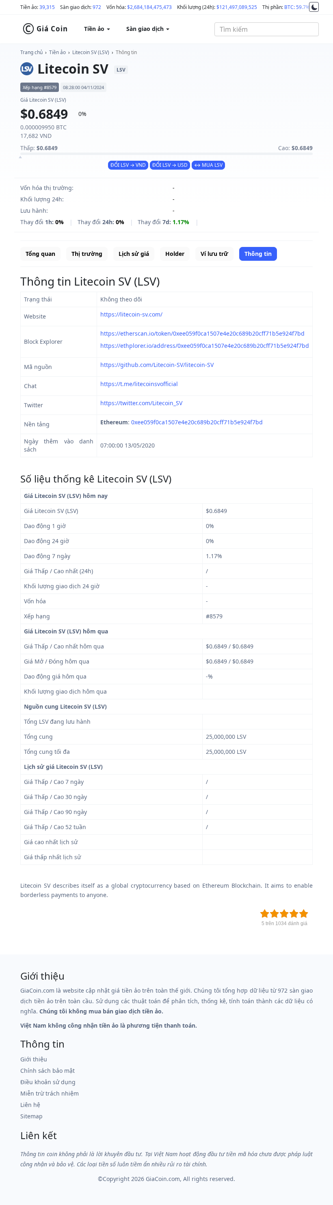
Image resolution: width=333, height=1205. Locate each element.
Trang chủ (31, 52)
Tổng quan (40, 254)
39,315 (47, 7)
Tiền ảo (57, 52)
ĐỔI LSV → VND (128, 165)
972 (97, 7)
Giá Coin (45, 29)
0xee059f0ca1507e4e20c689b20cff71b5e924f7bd (197, 422)
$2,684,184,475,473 (149, 7)
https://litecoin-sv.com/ (131, 314)
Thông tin (126, 52)
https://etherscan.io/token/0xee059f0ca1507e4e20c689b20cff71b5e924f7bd (202, 333)
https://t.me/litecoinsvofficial (139, 384)
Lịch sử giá (134, 254)
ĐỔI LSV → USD (170, 165)
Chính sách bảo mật (47, 1070)
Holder (174, 254)
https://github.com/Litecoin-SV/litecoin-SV (157, 365)
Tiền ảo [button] (95, 29)
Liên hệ (30, 1105)
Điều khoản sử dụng (48, 1082)
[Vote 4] (294, 914)
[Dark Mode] (314, 7)
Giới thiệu (33, 1059)
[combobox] (266, 29)
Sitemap (31, 1116)
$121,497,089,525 (236, 7)
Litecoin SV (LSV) (90, 52)
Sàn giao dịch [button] (145, 29)
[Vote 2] (274, 914)
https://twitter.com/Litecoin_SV (141, 403)
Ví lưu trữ (214, 254)
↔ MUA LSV (208, 165)
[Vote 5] (304, 914)
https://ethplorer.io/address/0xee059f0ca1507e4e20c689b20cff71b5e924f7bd (204, 345)
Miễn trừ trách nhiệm (49, 1093)
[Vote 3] (284, 914)
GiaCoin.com (163, 1179)
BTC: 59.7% (297, 7)
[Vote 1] (265, 914)
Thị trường (86, 254)
